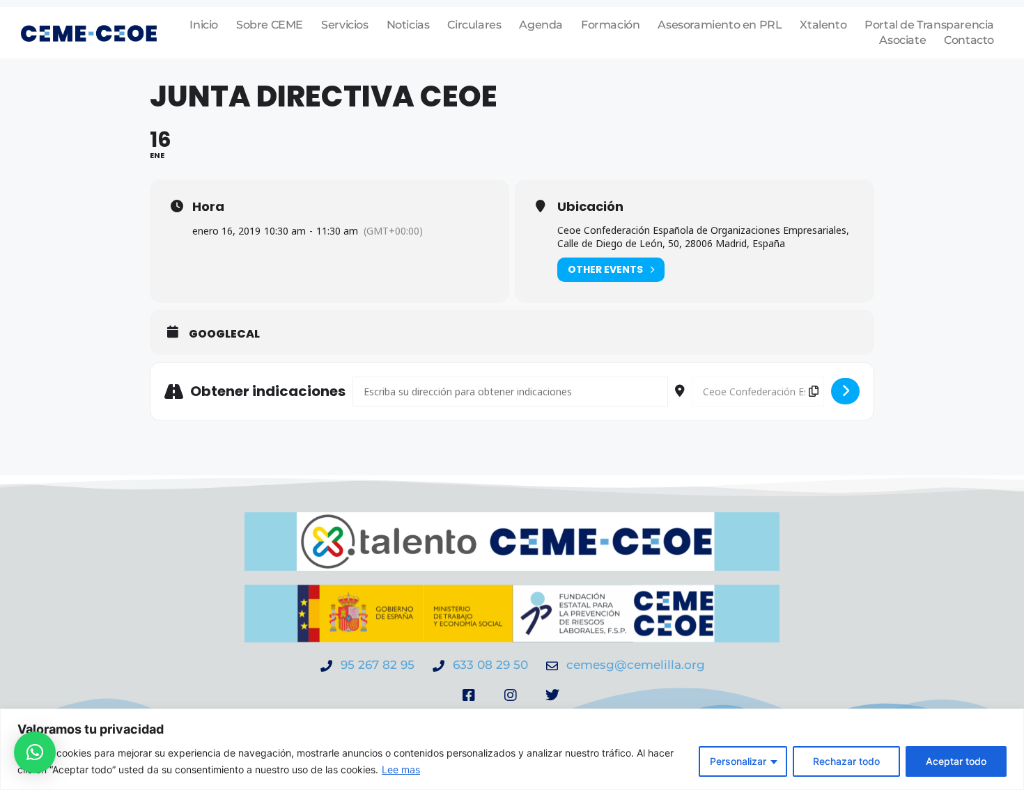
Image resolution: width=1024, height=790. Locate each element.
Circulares (474, 24)
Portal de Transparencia (929, 24)
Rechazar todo (846, 761)
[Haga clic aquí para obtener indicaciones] (845, 391)
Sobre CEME (269, 24)
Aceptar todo (956, 761)
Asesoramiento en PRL (720, 24)
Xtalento (823, 24)
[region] (512, 749)
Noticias (408, 24)
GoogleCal (224, 334)
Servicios (344, 24)
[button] (35, 752)
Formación (610, 24)
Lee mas (401, 769)
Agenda (541, 24)
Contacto (969, 40)
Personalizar (738, 761)
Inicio (203, 24)
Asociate (902, 40)
